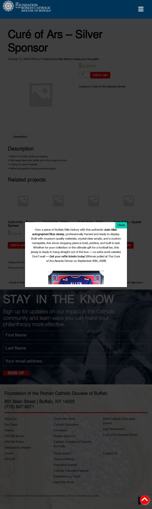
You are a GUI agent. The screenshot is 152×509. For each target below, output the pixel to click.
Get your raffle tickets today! (67, 256)
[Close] (121, 225)
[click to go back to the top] (144, 501)
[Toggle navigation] (141, 9)
